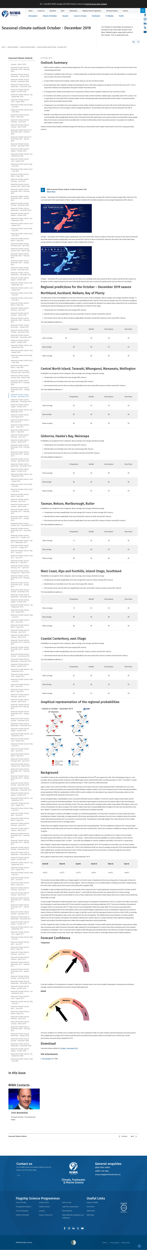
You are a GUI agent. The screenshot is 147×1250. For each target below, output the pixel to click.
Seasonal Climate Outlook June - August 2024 (20, 101)
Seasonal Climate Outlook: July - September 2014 (22, 735)
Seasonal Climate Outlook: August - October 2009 (20, 1050)
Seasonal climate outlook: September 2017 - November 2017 (21, 530)
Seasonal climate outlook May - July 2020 (21, 356)
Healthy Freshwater (22, 1215)
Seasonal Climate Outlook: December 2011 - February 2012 (20, 900)
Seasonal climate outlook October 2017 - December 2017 (22, 524)
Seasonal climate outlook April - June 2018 (21, 490)
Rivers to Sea (66, 1202)
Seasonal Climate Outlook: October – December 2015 (20, 655)
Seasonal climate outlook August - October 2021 (20, 279)
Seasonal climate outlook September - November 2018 (21, 465)
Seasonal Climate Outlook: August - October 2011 (20, 923)
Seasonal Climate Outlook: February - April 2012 (20, 889)
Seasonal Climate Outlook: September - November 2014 (21, 725)
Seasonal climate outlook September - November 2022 (21, 209)
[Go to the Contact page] (18, 1175)
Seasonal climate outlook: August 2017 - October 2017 (20, 536)
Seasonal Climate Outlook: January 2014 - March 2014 (20, 765)
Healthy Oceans (44, 1207)
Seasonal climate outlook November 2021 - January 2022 (20, 263)
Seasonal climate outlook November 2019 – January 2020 (20, 389)
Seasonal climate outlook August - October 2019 (20, 406)
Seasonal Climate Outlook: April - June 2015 (20, 685)
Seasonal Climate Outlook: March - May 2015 (20, 690)
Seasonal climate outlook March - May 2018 (20, 495)
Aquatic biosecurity (45, 1215)
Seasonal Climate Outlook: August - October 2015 (20, 665)
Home (3, 47)
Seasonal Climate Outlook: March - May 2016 (20, 626)
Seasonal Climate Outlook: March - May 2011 (20, 948)
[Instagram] (145, 19)
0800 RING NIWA (102, 1167)
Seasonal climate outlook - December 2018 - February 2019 (20, 447)
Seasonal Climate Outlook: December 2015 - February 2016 (20, 642)
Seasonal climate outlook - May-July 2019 (20, 421)
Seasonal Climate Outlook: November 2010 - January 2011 (20, 971)
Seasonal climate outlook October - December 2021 (20, 269)
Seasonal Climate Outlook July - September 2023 (21, 155)
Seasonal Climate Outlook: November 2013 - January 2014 (20, 778)
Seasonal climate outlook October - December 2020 (20, 331)
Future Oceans (44, 1202)
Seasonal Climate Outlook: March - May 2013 (20, 819)
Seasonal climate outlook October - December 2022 (20, 204)
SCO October (46, 1059)
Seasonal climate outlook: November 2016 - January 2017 (20, 585)
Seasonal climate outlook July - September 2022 (21, 219)
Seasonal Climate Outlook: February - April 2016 (20, 631)
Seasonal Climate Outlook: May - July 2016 (22, 616)
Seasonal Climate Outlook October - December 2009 (20, 1040)
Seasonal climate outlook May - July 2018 (21, 485)
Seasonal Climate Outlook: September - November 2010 (21, 982)
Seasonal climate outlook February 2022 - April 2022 (20, 245)
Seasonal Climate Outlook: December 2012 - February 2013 (20, 835)
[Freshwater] (138, 42)
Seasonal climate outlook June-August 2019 (20, 416)
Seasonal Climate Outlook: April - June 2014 (20, 750)
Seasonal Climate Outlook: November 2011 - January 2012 (20, 907)
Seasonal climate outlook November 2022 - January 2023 (20, 198)
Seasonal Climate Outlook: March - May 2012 (20, 884)
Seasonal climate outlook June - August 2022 (22, 224)
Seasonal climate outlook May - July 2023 (21, 165)
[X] (145, 28)
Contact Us (41, 11)
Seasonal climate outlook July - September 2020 (21, 346)
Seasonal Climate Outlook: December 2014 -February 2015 (20, 706)
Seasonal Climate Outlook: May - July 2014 (22, 745)
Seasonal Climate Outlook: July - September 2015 (22, 670)
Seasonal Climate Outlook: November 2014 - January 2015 (20, 713)
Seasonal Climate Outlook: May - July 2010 (22, 1002)
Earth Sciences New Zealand (96, 4)
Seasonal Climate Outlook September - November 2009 (21, 1045)
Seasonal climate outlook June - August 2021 (22, 289)
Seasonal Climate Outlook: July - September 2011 (22, 928)
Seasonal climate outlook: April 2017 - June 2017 (22, 557)
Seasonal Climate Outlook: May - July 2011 (22, 938)
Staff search (91, 1211)
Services (125, 11)
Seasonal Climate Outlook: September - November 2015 (21, 660)
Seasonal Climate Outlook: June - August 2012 (20, 869)
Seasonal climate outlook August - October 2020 (20, 341)
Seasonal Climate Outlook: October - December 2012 (20, 848)
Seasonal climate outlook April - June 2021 (21, 299)
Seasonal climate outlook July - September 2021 (21, 284)
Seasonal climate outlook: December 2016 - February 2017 (20, 578)
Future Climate (21, 1202)
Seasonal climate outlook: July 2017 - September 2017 (21, 541)
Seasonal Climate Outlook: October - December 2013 (20, 784)
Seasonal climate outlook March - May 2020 (20, 366)
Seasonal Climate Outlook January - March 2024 (20, 126)
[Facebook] (145, 15)
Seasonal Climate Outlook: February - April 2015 (20, 695)
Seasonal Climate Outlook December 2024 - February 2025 (20, 69)
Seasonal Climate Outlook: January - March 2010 (20, 1023)
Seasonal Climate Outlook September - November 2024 (21, 85)
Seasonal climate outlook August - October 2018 (20, 470)
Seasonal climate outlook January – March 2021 (20, 314)
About (30, 11)
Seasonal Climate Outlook (28, 47)
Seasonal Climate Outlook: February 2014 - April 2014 (20, 760)
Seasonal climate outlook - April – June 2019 (20, 426)
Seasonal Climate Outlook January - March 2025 (20, 63)
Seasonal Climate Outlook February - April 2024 (20, 121)
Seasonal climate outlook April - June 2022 (21, 235)
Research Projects (112, 11)
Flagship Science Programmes (91, 11)
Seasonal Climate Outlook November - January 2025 (20, 75)
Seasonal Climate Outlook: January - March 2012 (20, 894)
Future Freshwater (22, 1211)
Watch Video (51, 192)
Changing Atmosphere (23, 1207)
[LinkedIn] (145, 23)
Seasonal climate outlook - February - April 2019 (20, 436)
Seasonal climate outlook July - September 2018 (21, 475)
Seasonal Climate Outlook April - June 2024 (22, 111)
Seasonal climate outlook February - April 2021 (20, 309)
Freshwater (96, 16)
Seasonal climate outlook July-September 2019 (22, 411)
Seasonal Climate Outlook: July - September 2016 (22, 606)
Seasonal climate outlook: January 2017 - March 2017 (20, 572)
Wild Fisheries (67, 1211)
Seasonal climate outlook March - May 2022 (20, 240)
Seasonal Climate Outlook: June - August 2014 (20, 740)
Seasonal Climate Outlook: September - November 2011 (21, 918)
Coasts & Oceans (80, 16)
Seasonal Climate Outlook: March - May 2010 (20, 1013)
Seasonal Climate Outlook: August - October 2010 (20, 987)
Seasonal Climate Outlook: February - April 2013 (20, 824)
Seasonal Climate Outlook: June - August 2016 (20, 611)
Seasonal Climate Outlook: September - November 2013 (21, 789)
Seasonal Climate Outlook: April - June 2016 (20, 621)
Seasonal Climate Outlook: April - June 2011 (20, 943)
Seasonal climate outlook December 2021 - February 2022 (20, 256)
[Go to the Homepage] (11, 14)
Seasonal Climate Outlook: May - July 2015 (22, 680)
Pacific (121, 16)
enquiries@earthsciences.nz (108, 1174)
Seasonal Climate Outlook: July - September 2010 (22, 992)
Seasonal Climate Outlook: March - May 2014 (20, 755)
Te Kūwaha (109, 16)
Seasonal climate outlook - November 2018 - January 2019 (20, 454)
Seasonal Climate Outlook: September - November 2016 (21, 596)
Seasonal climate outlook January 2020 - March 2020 (20, 377)
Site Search (90, 1207)
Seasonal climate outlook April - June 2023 (21, 170)
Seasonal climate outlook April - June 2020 (21, 361)
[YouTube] (145, 32)
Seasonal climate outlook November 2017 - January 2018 (20, 518)
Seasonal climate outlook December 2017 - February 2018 (20, 511)
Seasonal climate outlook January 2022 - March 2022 (20, 250)
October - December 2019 (69, 1048)
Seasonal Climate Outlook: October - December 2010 (20, 977)
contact (29, 1170)
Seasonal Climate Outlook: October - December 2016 (20, 591)
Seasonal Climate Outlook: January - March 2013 (20, 829)
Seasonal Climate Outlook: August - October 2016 (20, 601)
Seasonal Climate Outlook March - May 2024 (20, 116)
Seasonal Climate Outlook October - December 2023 (20, 145)
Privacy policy (114, 1242)
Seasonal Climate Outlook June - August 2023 (20, 160)
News (62, 11)
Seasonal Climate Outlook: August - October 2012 (20, 858)
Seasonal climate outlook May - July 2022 (21, 229)
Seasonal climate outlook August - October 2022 (20, 214)
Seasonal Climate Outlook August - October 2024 (20, 91)
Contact (104, 1242)
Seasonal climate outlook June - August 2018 (22, 480)
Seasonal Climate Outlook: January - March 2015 (20, 700)
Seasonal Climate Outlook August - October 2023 (20, 150)
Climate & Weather (50, 16)
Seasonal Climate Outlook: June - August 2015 (20, 675)
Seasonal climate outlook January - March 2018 (20, 505)
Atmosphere (32, 16)
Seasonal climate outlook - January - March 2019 (20, 441)
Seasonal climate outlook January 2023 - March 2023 (20, 185)
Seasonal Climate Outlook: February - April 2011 (20, 953)
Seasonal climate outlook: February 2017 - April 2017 (20, 567)
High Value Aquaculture (70, 1207)
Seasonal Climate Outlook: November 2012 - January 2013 (20, 842)
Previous (124, 1136)
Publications (73, 11)
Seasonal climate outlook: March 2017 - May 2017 (20, 562)
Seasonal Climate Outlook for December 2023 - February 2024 (21, 132)
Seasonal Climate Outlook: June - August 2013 (20, 804)
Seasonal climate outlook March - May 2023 (20, 175)
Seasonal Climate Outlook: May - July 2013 (22, 809)
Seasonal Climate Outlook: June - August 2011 (20, 933)
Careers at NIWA (92, 1202)
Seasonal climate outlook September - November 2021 (21, 274)
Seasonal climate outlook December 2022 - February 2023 (20, 191)
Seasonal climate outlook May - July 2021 (21, 294)
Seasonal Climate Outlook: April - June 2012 (20, 879)
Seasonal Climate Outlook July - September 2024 (21, 96)
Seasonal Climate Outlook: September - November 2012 (21, 853)
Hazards (65, 16)
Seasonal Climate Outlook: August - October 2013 (20, 794)
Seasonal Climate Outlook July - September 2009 (21, 1055)
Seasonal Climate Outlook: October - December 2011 (20, 913)
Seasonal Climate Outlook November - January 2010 (20, 1035)
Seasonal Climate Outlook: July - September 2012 (22, 863)
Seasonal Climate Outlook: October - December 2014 (20, 719)
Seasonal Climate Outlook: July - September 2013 (22, 799)
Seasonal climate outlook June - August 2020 (22, 351)
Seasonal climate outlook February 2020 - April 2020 (20, 372)
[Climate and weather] (134, 42)
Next (132, 1136)
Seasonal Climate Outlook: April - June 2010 (20, 1007)
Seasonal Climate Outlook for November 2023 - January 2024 (21, 139)
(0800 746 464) (102, 1171)
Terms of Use (126, 1242)
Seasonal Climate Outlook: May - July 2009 (22, 1060)
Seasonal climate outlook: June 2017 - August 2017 (20, 546)
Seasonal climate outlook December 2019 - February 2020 (20, 382)
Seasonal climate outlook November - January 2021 (20, 326)
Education (53, 11)
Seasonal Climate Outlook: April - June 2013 (20, 814)
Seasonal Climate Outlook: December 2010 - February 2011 (20, 964)
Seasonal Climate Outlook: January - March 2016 (20, 636)
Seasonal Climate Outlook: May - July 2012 (22, 874)
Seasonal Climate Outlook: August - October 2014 (20, 730)
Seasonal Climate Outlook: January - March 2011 (20, 958)
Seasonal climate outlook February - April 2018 (20, 500)
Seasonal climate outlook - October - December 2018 (20, 460)
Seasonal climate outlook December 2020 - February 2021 (20, 320)
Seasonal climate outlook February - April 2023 (20, 180)
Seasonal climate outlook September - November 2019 (21, 401)
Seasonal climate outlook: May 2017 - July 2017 (21, 552)
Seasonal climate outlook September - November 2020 (21, 336)
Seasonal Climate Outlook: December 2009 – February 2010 (20, 1029)
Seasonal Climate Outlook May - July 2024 (21, 106)
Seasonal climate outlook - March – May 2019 (20, 431)
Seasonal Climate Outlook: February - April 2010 (20, 1018)
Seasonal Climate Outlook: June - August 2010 (20, 997)
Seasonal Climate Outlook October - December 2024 (20, 80)
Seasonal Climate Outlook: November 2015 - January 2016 (20, 649)
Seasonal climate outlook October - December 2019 (20, 396)
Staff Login (90, 1215)
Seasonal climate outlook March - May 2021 (20, 304)
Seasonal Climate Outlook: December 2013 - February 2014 (20, 771)
